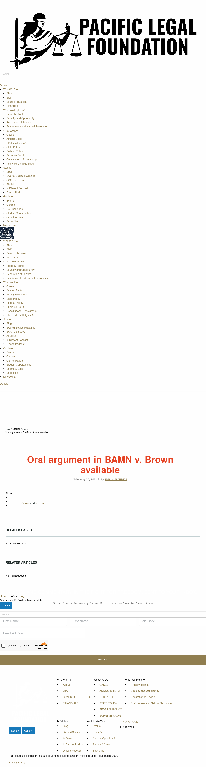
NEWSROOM (130, 722)
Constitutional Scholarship (21, 159)
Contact (28, 730)
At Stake (11, 184)
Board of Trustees (16, 102)
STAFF (67, 691)
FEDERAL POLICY (110, 709)
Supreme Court (15, 155)
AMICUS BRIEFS (109, 691)
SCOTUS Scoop (15, 180)
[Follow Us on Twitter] (130, 734)
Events (10, 200)
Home (7, 429)
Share (9, 493)
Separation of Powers (18, 122)
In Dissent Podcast (17, 188)
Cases (10, 135)
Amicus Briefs (14, 139)
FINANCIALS (70, 703)
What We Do (10, 130)
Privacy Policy (17, 762)
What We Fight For (14, 110)
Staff (9, 97)
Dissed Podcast (15, 192)
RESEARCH (106, 697)
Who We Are (10, 89)
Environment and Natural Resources (27, 126)
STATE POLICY (108, 703)
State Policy (13, 147)
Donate (4, 85)
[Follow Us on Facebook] (130, 731)
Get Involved (10, 196)
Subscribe (12, 221)
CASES (103, 684)
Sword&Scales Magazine (20, 176)
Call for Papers (14, 209)
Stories (7, 167)
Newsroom (9, 225)
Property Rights (15, 114)
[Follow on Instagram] (130, 741)
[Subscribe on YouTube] (130, 738)
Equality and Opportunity (20, 118)
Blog (9, 172)
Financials (12, 106)
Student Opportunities (18, 213)
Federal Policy (14, 151)
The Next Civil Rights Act (20, 163)
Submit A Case (15, 217)
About (9, 93)
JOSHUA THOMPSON (116, 480)
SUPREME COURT (110, 715)
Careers (11, 205)
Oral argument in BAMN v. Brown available (26, 432)
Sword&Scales (71, 732)
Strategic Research (17, 143)
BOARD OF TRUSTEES (77, 697)
